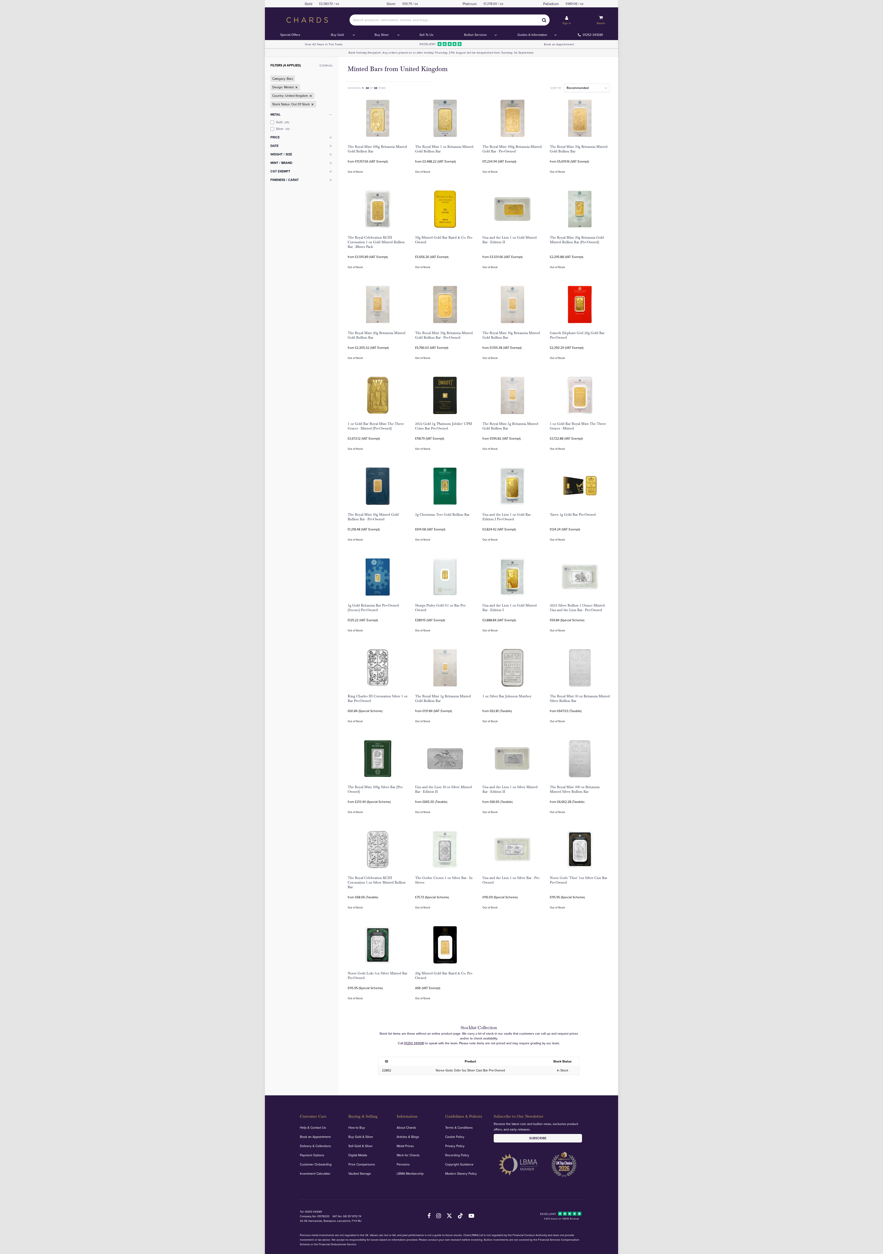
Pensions (403, 1164)
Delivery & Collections (315, 1146)
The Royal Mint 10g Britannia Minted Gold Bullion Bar (511, 335)
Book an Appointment (559, 44)
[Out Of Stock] (312, 104)
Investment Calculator (315, 1173)
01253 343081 (593, 34)
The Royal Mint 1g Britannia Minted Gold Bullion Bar (443, 698)
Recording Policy (457, 1155)
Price (275, 137)
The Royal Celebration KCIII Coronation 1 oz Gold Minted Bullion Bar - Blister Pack (376, 242)
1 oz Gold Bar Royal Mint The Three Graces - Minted (578, 426)
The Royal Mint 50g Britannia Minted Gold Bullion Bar (579, 149)
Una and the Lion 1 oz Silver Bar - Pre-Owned (511, 880)
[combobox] (450, 20)
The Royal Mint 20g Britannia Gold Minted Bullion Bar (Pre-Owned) (577, 239)
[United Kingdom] (310, 96)
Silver (283, 128)
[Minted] (296, 87)
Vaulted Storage (359, 1173)
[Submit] (544, 20)
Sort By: (556, 88)
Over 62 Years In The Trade (323, 44)
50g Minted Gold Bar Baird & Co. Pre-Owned (444, 239)
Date (274, 145)
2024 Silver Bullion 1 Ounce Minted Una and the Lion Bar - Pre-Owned (577, 607)
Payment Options (312, 1155)
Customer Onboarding (316, 1164)
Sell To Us (426, 34)
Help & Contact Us (313, 1127)
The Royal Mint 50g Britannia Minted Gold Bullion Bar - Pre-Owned (444, 335)
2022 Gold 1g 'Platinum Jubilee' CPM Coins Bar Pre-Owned (443, 426)
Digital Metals (357, 1155)
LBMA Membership (410, 1173)
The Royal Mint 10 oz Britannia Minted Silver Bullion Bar (580, 698)
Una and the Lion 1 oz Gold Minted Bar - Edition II (509, 239)
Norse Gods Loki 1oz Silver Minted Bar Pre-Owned (377, 975)
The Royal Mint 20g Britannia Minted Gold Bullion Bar (376, 335)
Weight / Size (281, 154)
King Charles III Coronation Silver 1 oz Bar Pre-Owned (377, 698)
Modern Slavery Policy (461, 1173)
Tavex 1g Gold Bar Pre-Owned (573, 514)
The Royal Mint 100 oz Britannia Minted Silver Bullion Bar (574, 789)
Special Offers (290, 34)
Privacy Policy (454, 1146)
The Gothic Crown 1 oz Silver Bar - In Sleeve (444, 880)
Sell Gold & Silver (360, 1146)
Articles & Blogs (408, 1136)
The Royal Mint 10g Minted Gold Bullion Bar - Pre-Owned (373, 516)
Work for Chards (408, 1155)
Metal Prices (405, 1146)
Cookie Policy (454, 1136)
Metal (275, 114)
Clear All (326, 65)
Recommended (578, 88)
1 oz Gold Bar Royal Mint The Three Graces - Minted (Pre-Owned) (376, 426)
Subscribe (537, 1138)
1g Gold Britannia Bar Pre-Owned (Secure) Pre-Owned (373, 607)
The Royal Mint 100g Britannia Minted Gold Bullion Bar (377, 149)
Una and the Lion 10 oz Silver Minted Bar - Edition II (443, 789)
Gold (282, 122)
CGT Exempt (280, 171)
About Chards (406, 1127)
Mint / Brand (281, 162)
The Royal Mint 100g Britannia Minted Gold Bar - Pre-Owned (512, 149)
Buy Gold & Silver (360, 1136)
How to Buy (356, 1127)
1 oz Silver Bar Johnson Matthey (506, 696)
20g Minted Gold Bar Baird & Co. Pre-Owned (444, 975)
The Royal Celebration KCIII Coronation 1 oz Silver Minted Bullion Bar (377, 882)
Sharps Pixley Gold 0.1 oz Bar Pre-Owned (440, 607)
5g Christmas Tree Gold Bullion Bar (442, 514)
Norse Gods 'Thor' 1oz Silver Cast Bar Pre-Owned (578, 880)
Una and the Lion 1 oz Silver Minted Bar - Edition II (510, 789)
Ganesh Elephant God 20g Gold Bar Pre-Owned (577, 335)
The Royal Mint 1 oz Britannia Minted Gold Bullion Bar (444, 149)
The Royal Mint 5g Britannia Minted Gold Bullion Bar (510, 426)
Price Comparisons (361, 1164)
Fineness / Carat (284, 180)
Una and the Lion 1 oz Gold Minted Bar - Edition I (509, 607)
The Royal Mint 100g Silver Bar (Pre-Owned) (375, 789)
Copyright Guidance (459, 1164)
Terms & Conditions (459, 1127)
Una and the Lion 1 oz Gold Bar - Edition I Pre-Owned (507, 516)
